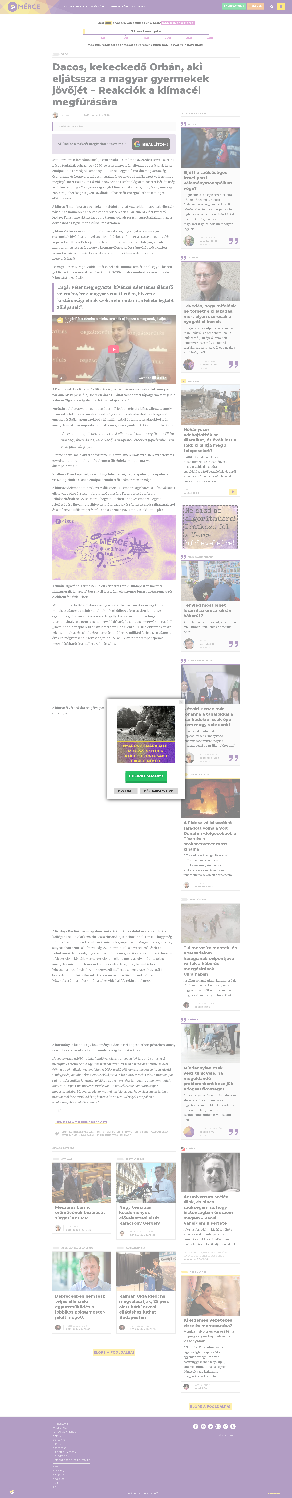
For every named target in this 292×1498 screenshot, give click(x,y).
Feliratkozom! (146, 776)
